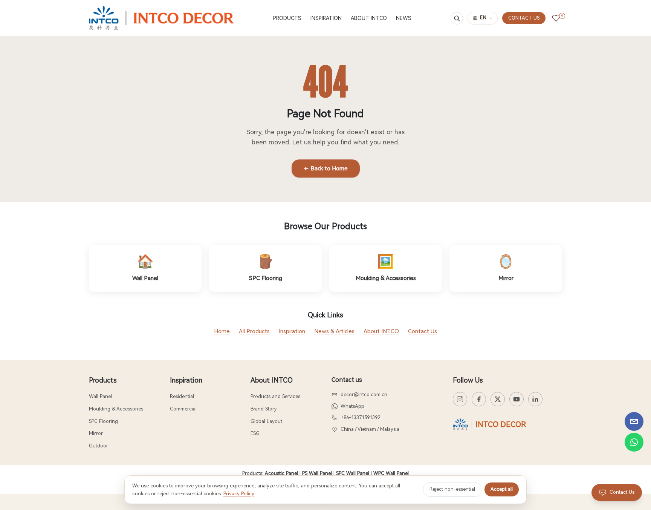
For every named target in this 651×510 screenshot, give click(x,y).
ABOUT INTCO (369, 18)
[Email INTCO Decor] (634, 421)
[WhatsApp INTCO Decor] (634, 442)
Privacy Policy (238, 493)
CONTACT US (523, 18)
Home (222, 331)
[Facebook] (479, 399)
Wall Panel (100, 396)
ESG (255, 433)
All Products (254, 331)
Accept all (502, 489)
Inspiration (292, 331)
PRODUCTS (287, 18)
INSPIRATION (326, 18)
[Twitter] (498, 399)
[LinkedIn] (535, 399)
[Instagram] (460, 399)
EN (483, 17)
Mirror (96, 433)
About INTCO (381, 331)
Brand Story (264, 409)
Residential (182, 396)
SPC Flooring (103, 421)
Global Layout (266, 421)
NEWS (403, 18)
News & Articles (334, 331)
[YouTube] (516, 399)
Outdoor (98, 446)
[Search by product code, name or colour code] (457, 18)
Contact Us (422, 331)
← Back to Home (326, 168)
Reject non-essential (452, 489)
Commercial (183, 409)
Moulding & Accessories (116, 409)
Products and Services (275, 396)
